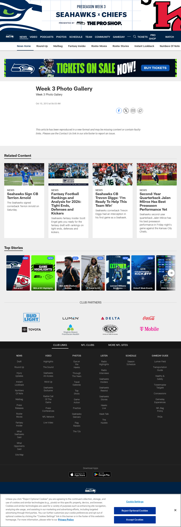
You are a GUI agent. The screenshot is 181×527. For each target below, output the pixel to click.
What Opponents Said (19, 446)
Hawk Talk (104, 414)
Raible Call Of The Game (48, 399)
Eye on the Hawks (77, 364)
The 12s (77, 431)
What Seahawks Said (19, 434)
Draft (19, 361)
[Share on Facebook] (119, 112)
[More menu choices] (129, 36)
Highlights (48, 361)
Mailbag (19, 399)
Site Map (19, 454)
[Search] (134, 36)
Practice (77, 408)
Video (48, 355)
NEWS (19, 355)
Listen (104, 355)
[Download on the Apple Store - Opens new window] (77, 475)
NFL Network (48, 416)
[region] (90, 510)
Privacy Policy (66, 519)
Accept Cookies (134, 519)
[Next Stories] (171, 272)
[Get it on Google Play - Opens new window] (102, 476)
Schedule (131, 355)
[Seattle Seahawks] (90, 491)
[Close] (175, 510)
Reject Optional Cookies (135, 510)
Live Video (48, 422)
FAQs (159, 416)
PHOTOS (76, 355)
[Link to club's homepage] (10, 36)
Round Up (19, 367)
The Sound (48, 367)
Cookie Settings (135, 501)
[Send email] (133, 112)
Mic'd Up (48, 381)
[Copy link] (140, 111)
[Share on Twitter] (126, 112)
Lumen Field (160, 361)
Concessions (160, 393)
